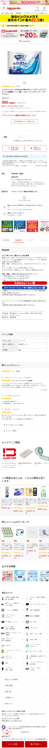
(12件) (18, 86)
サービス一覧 (6, 739)
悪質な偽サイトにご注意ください (12, 720)
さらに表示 (43, 390)
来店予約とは (39, 165)
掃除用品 (18, 13)
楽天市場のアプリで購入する (24, 121)
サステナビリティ (28, 739)
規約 (46, 165)
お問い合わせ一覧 (16, 739)
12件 (17, 371)
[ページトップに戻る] (46, 740)
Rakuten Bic (14, 8)
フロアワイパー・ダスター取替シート (36, 13)
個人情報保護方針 (40, 739)
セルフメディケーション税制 (11, 718)
